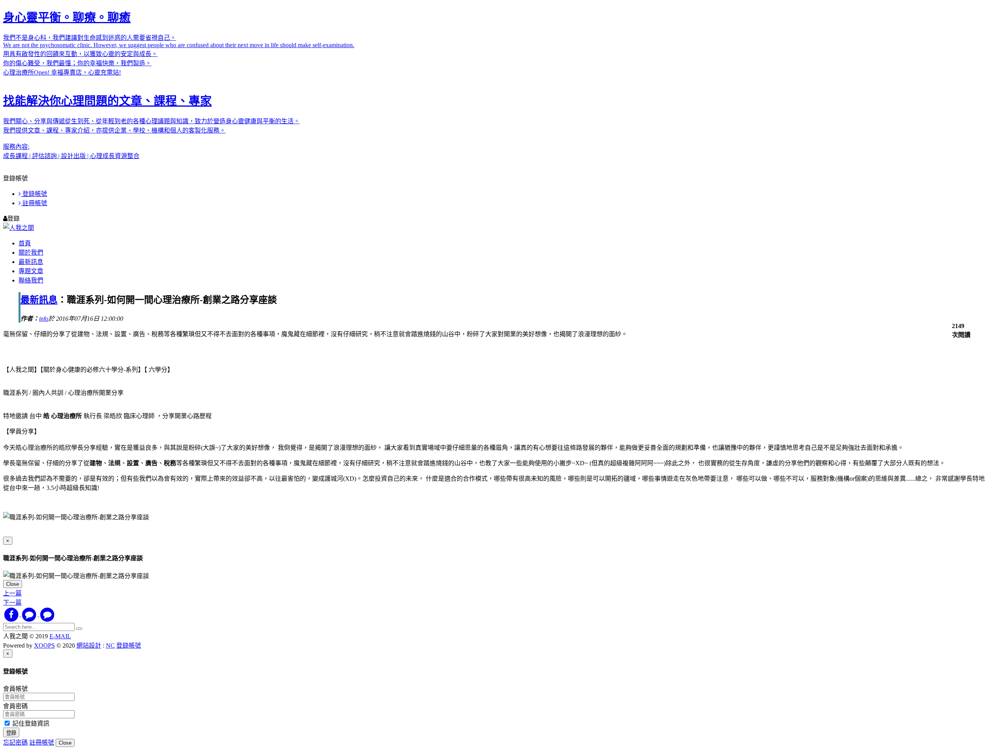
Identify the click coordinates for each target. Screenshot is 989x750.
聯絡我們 (31, 280)
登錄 (11, 733)
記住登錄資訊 (30, 723)
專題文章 (31, 271)
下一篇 (12, 602)
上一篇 (12, 593)
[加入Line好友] (30, 614)
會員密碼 (15, 706)
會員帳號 (15, 688)
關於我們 (31, 252)
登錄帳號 (34, 193)
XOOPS (44, 645)
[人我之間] (18, 227)
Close (12, 584)
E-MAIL (60, 636)
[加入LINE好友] (47, 614)
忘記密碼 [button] (15, 742)
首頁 (25, 243)
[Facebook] (12, 614)
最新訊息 (31, 262)
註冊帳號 (34, 203)
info (43, 318)
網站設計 (88, 645)
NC (110, 645)
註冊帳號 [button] (41, 742)
